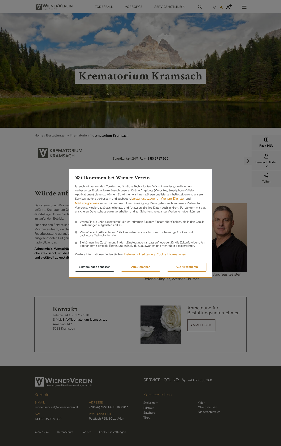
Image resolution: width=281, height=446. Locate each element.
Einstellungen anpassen (94, 267)
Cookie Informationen (171, 254)
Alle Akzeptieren (187, 267)
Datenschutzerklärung (139, 254)
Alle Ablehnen (140, 267)
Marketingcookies (87, 203)
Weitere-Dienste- (173, 199)
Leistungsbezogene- (145, 199)
